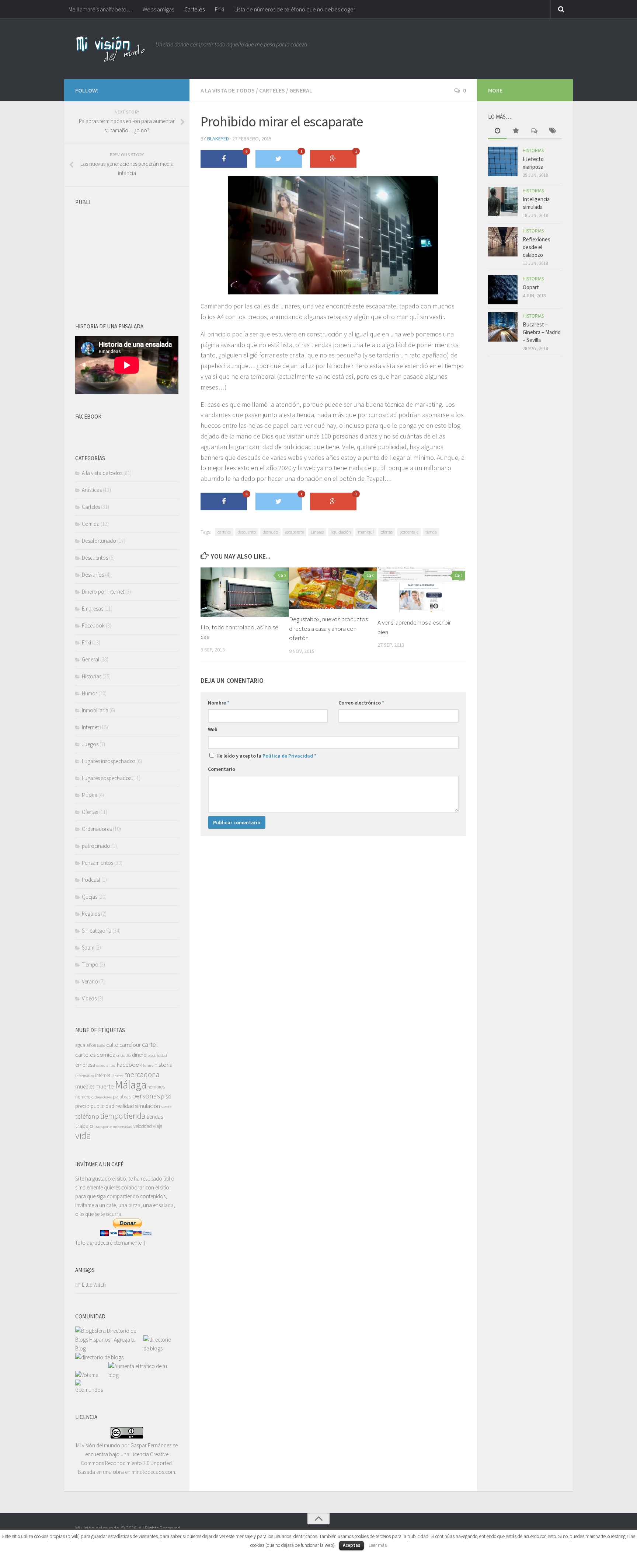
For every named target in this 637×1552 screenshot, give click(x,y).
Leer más (378, 1545)
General (300, 90)
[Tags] (552, 131)
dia (128, 1055)
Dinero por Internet (103, 591)
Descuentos (95, 557)
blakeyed (218, 138)
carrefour (130, 1044)
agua (80, 1045)
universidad (122, 1126)
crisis (120, 1055)
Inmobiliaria (95, 710)
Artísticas (92, 489)
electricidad (157, 1055)
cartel (150, 1044)
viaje (157, 1126)
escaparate (294, 532)
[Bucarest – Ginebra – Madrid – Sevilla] (503, 327)
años (91, 1045)
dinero (139, 1054)
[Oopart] (503, 289)
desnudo (270, 532)
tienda (431, 532)
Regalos (91, 913)
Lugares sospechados (106, 778)
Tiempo (90, 964)
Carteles (194, 9)
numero (82, 1097)
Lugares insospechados (108, 761)
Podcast (91, 879)
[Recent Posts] (497, 131)
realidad (124, 1105)
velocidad (142, 1126)
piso (166, 1096)
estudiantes (105, 1065)
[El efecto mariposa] (503, 161)
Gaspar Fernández (151, 1445)
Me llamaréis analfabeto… (100, 9)
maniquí (366, 532)
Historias (91, 676)
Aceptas (351, 1545)
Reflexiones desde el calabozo (536, 247)
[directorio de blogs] (159, 1348)
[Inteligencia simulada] (503, 201)
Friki (219, 9)
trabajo (84, 1126)
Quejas (89, 896)
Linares (317, 532)
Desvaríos (93, 574)
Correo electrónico (361, 702)
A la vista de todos (228, 90)
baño (101, 1045)
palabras (122, 1097)
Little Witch (94, 1284)
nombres (156, 1087)
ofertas (387, 532)
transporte (103, 1126)
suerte (166, 1106)
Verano (90, 981)
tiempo (111, 1116)
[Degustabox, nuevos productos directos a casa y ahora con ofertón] (333, 588)
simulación (147, 1105)
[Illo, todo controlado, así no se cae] (245, 592)
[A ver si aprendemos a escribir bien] (421, 589)
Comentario (221, 769)
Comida (91, 523)
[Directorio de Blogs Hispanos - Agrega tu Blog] (109, 1348)
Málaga (130, 1084)
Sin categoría (96, 930)
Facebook (93, 625)
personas (146, 1095)
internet (102, 1075)
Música (89, 794)
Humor (89, 693)
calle (112, 1045)
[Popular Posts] (516, 131)
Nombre (218, 702)
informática (84, 1075)
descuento (247, 532)
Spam (88, 947)
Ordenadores (97, 828)
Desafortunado (99, 540)
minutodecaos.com (153, 1471)
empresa (85, 1064)
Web (212, 729)
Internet (90, 727)
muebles (84, 1086)
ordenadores (101, 1097)
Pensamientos (97, 862)
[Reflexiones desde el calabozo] (503, 241)
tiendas (155, 1116)
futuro (148, 1065)
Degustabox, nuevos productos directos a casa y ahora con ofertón (328, 628)
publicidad (102, 1105)
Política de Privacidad (287, 755)
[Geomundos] (91, 1389)
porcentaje (409, 532)
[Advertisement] (130, 255)
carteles (224, 532)
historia (163, 1064)
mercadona (142, 1074)
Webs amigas (158, 9)
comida (106, 1055)
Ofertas (90, 811)
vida (83, 1136)
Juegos (90, 744)
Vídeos (89, 998)
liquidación (341, 532)
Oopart (531, 287)
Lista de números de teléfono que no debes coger (294, 9)
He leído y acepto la (265, 755)
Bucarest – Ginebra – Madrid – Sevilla (542, 332)
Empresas (92, 608)
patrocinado (96, 845)
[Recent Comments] (534, 131)
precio (82, 1105)
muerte (104, 1086)
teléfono (87, 1116)
